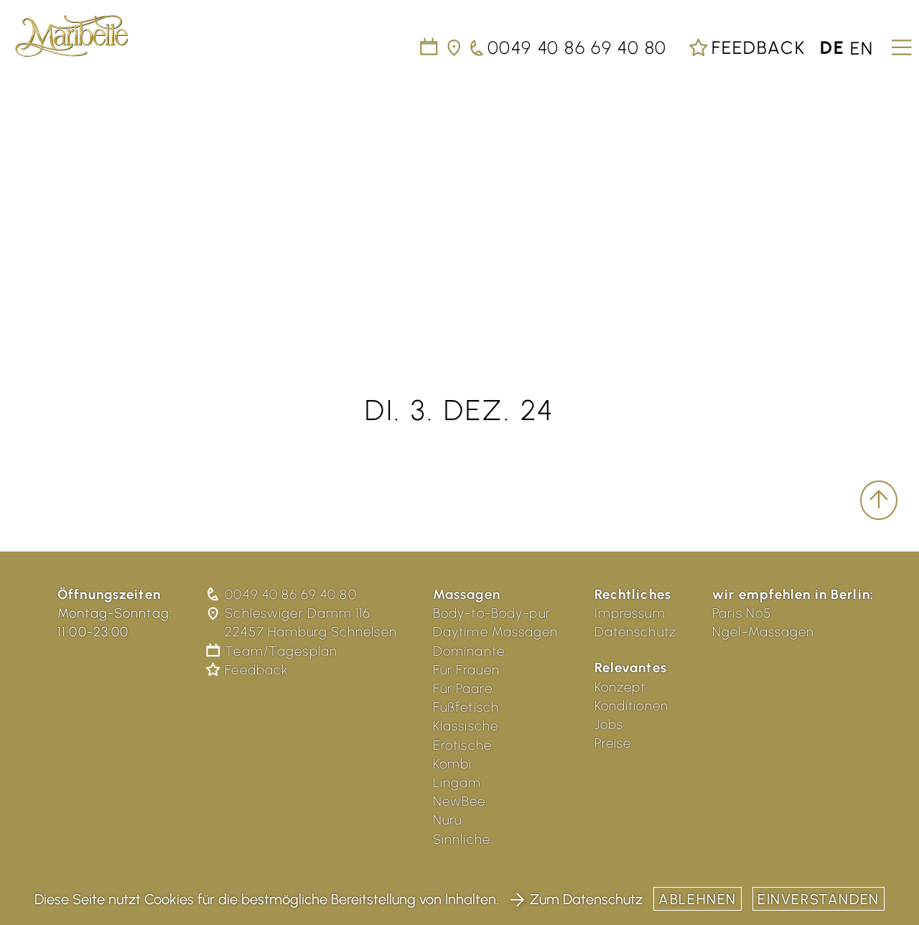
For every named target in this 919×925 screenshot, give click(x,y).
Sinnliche (461, 839)
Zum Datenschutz (586, 899)
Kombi (452, 764)
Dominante (469, 651)
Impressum (630, 613)
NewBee (459, 801)
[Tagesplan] (430, 47)
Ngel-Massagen (763, 631)
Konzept (620, 687)
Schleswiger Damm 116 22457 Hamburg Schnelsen (310, 622)
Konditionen (631, 705)
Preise (613, 743)
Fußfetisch (466, 707)
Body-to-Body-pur (492, 613)
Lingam (457, 782)
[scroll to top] (878, 500)
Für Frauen (466, 669)
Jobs (609, 724)
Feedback (756, 47)
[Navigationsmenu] (899, 42)
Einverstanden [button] (818, 899)
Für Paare (463, 688)
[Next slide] (890, 196)
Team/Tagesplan (281, 651)
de (832, 47)
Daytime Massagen (496, 631)
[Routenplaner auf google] (455, 47)
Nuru (447, 820)
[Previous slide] (28, 196)
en (862, 47)
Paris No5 (741, 613)
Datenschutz (635, 631)
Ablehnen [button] (697, 899)
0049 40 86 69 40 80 (290, 594)
